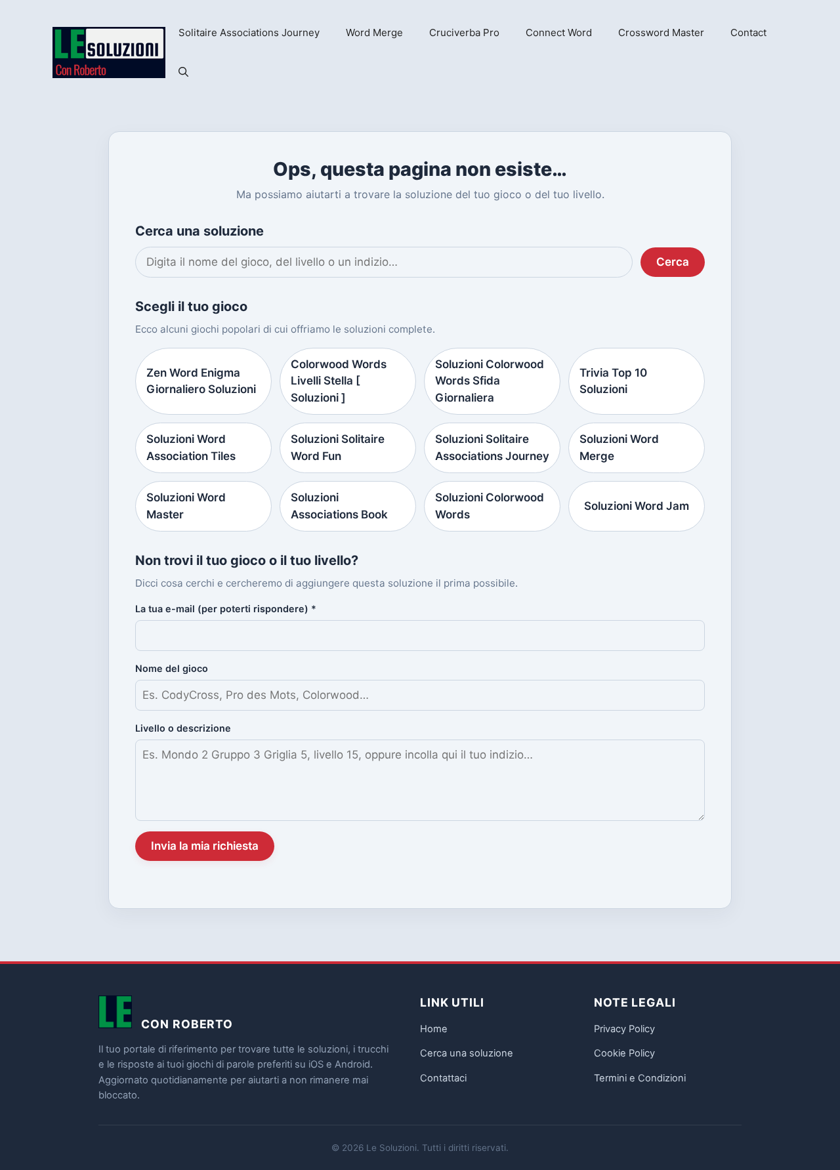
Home (434, 1029)
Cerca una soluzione (466, 1053)
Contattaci (443, 1078)
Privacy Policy (624, 1029)
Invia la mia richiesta (205, 845)
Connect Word (559, 32)
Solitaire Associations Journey (249, 32)
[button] (183, 72)
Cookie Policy (624, 1053)
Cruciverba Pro (464, 32)
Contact (748, 32)
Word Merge (374, 32)
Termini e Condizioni (640, 1078)
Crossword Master (661, 32)
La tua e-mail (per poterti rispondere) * (225, 608)
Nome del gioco (171, 668)
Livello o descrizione (183, 728)
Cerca (672, 261)
